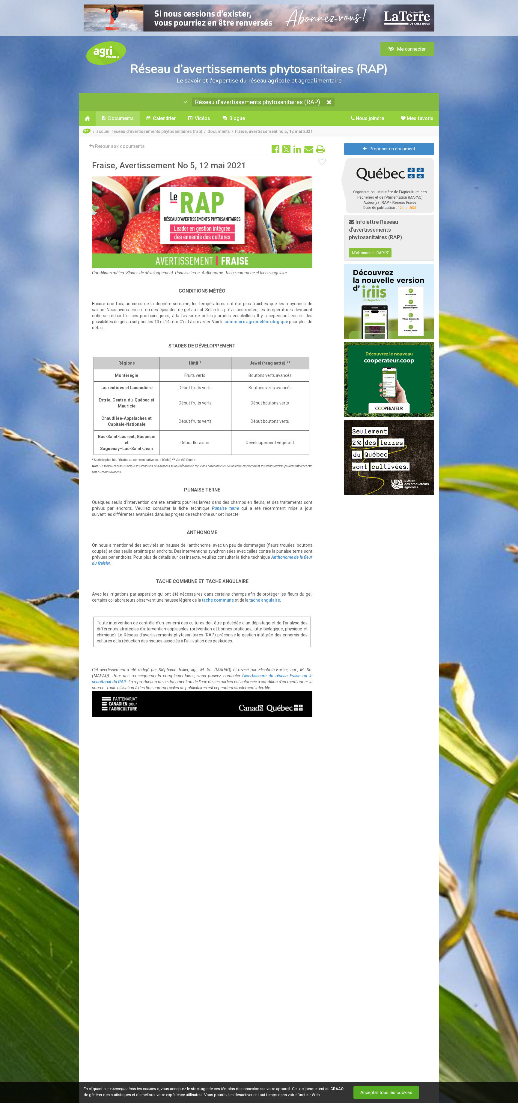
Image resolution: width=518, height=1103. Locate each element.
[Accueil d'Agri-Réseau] (106, 53)
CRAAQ (337, 1088)
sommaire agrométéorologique (256, 321)
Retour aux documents (119, 146)
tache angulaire (264, 600)
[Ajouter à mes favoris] (322, 162)
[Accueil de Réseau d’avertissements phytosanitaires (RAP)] (87, 118)
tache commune (218, 600)
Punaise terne (225, 508)
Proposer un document (392, 149)
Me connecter (411, 49)
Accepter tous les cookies (386, 1092)
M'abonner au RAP (368, 253)
